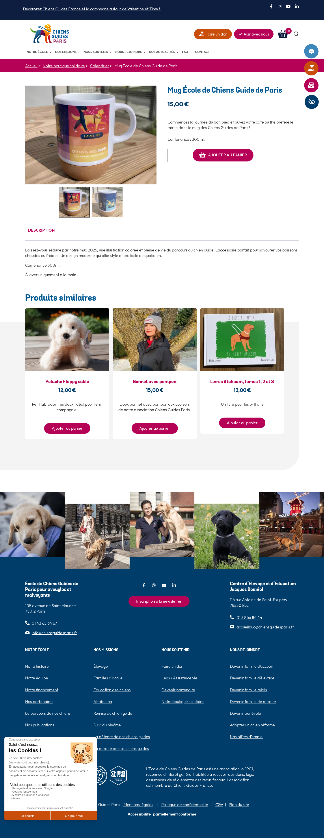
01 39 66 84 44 (249, 617)
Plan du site (239, 804)
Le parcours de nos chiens (48, 713)
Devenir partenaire (178, 689)
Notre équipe (36, 678)
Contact (317, 51)
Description (41, 230)
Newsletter (317, 85)
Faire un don (317, 68)
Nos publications (39, 724)
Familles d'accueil (108, 678)
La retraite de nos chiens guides (121, 748)
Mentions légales (138, 804)
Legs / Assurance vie (179, 678)
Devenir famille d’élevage (252, 678)
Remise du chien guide (112, 713)
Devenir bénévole (245, 713)
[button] (296, 34)
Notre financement (41, 689)
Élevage (100, 666)
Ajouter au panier (227, 154)
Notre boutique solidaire (183, 701)
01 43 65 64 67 (44, 623)
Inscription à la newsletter (159, 601)
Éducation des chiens (112, 689)
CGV (219, 804)
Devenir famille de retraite (253, 701)
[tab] (41, 230)
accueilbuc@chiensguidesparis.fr (265, 627)
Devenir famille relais (248, 689)
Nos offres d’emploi (246, 736)
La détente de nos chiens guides (121, 736)
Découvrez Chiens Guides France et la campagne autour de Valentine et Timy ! (92, 8)
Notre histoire (37, 666)
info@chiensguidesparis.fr (54, 632)
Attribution (102, 701)
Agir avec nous (256, 34)
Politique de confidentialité (184, 804)
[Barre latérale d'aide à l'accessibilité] (312, 102)
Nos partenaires (39, 701)
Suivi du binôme (107, 724)
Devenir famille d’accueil (251, 666)
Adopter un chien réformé (252, 724)
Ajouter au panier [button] (67, 428)
